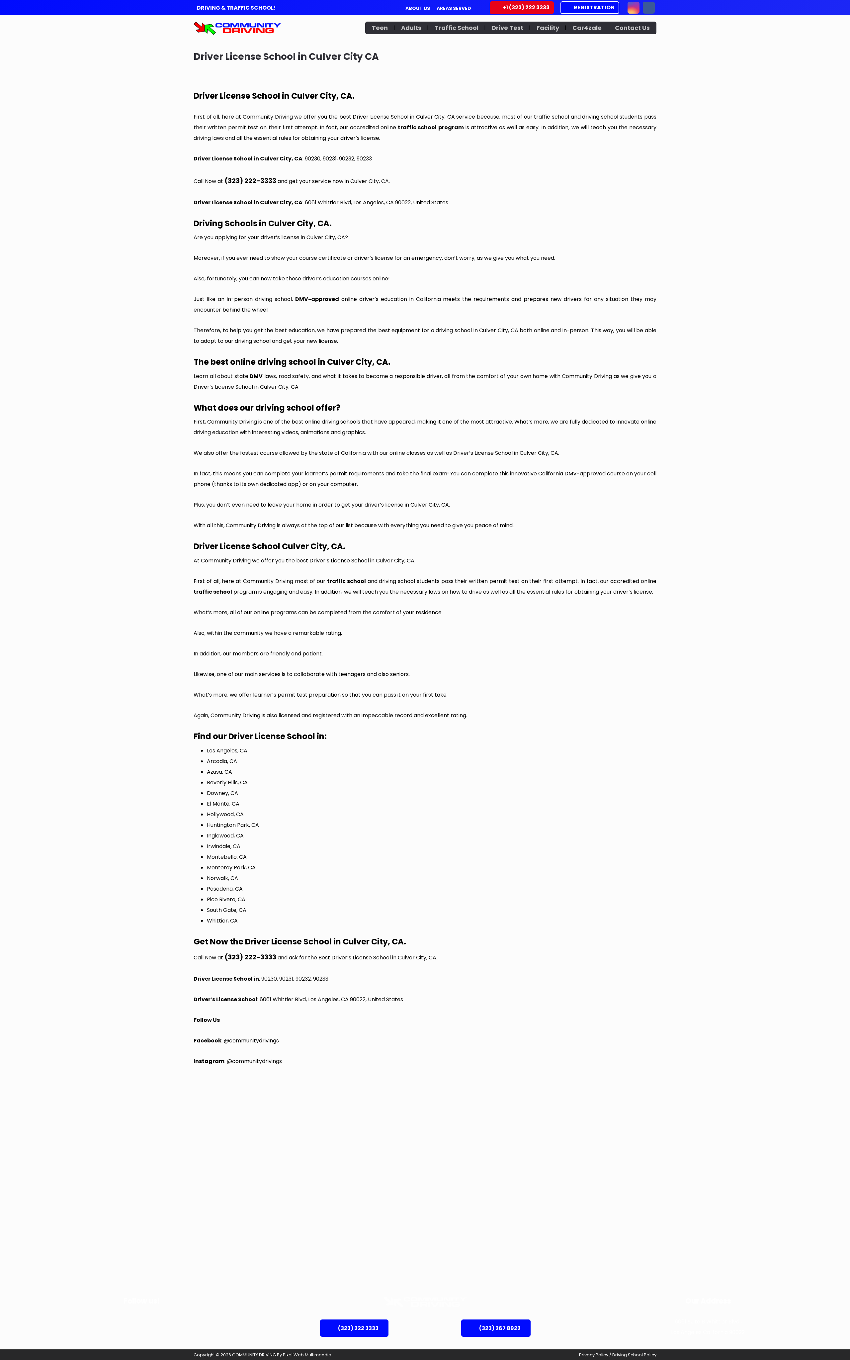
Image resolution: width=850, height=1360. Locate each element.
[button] (633, 8)
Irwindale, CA (223, 846)
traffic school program (431, 127)
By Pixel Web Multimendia (304, 1355)
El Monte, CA (223, 804)
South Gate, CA (226, 910)
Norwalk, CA (222, 878)
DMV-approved (317, 299)
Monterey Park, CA (231, 867)
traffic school (346, 581)
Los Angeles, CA (227, 750)
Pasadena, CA (225, 889)
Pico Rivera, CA (226, 899)
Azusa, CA (219, 772)
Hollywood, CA (225, 814)
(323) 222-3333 (250, 180)
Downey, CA (222, 793)
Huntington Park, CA (233, 825)
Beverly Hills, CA (227, 782)
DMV (256, 376)
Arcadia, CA (222, 761)
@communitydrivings (251, 1040)
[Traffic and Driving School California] (237, 28)
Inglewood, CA (225, 835)
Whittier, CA (222, 920)
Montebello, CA (227, 857)
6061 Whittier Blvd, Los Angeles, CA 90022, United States (376, 202)
